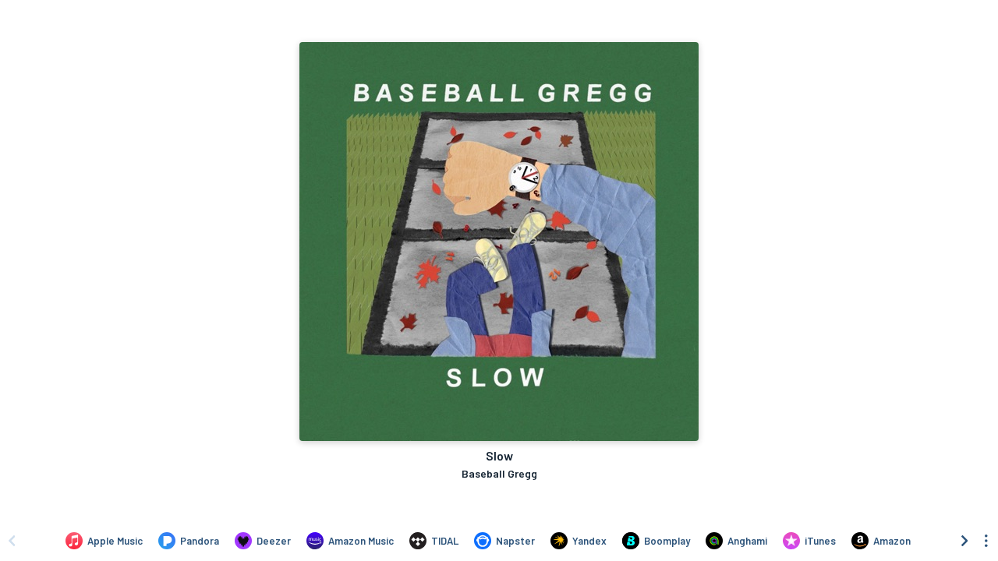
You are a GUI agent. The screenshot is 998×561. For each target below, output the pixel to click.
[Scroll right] (964, 541)
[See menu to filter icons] (986, 541)
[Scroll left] (12, 541)
